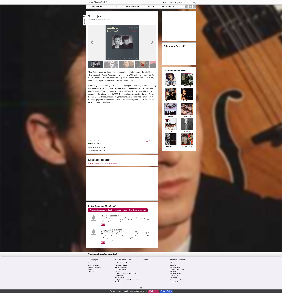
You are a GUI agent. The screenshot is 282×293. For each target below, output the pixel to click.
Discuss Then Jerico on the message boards (102, 163)
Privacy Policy (166, 291)
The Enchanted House (177, 280)
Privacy (90, 269)
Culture (149, 6)
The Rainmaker (119, 278)
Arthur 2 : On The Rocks (177, 269)
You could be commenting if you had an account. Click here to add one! (118, 210)
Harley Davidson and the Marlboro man (127, 280)
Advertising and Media (94, 267)
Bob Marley (187, 86)
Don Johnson (119, 275)
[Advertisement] (43, 50)
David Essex (171, 86)
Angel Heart (118, 282)
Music (113, 6)
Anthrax (170, 116)
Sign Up (166, 2)
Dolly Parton (170, 146)
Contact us (91, 271)
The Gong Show (175, 267)
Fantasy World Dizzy (121, 265)
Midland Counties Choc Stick (123, 263)
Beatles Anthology (120, 269)
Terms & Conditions (93, 265)
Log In (173, 2)
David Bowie (187, 131)
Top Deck (173, 271)
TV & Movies (94, 6)
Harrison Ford (174, 275)
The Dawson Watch (121, 267)
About (89, 263)
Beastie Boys (170, 101)
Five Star (171, 131)
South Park (173, 265)
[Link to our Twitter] (190, 6)
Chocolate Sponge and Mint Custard (126, 273)
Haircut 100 (187, 116)
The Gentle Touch (175, 273)
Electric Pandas (187, 146)
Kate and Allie (174, 282)
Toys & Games (131, 6)
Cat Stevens (187, 101)
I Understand (153, 291)
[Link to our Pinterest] (194, 6)
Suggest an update (150, 141)
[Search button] (194, 2)
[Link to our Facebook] (186, 6)
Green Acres (174, 278)
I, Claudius (173, 263)
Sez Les (117, 271)
